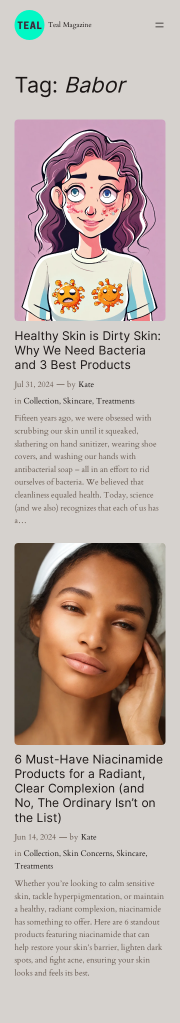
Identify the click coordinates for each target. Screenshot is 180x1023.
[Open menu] (160, 25)
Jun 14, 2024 (35, 837)
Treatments (115, 401)
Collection (41, 401)
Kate (86, 384)
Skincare (77, 401)
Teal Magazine (70, 25)
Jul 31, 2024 (34, 384)
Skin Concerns (87, 853)
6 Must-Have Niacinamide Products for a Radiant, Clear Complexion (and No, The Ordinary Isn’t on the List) (88, 788)
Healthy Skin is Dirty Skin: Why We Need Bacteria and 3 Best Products (87, 350)
